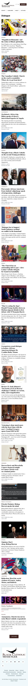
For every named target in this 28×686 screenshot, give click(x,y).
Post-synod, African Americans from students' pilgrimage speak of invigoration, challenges (13, 191)
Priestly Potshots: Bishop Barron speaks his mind (10, 505)
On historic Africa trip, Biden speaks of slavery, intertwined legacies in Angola (12, 116)
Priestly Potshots (6, 501)
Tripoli (16, 680)
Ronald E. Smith (5, 164)
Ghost (12, 680)
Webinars (3, 463)
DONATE (23, 4)
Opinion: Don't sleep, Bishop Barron (9, 543)
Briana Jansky (5, 400)
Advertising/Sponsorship (9, 672)
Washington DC (5, 422)
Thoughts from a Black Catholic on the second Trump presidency (13, 153)
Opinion (3, 37)
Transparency (14, 673)
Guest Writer (4, 591)
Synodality (4, 186)
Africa (3, 225)
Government (4, 112)
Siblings (8, 673)
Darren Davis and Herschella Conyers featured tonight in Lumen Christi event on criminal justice (12, 468)
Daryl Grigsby (5, 51)
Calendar (19, 672)
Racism (3, 303)
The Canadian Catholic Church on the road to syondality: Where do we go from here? (13, 78)
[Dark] (16, 4)
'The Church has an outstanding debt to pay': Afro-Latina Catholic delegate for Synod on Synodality (12, 268)
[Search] (18, 4)
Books (3, 384)
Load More (14, 636)
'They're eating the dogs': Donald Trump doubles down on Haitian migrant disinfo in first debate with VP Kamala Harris (13, 309)
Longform (4, 576)
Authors (23, 10)
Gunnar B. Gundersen (7, 553)
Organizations (11, 675)
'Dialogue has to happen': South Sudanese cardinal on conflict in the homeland (11, 229)
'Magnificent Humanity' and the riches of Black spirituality (12, 40)
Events (3, 263)
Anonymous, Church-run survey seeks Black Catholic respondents (13, 617)
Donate (3, 10)
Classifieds (19, 675)
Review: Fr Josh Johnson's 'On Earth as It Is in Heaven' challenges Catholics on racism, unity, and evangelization (12, 389)
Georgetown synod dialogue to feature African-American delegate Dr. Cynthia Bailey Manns (11, 349)
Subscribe (10, 10)
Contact (22, 670)
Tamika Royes (4, 89)
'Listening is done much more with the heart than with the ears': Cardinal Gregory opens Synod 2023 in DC (12, 428)
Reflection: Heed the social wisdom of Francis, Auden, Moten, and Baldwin (11, 580)
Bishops (3, 614)
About (17, 10)
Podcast (21, 673)
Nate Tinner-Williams (7, 127)
